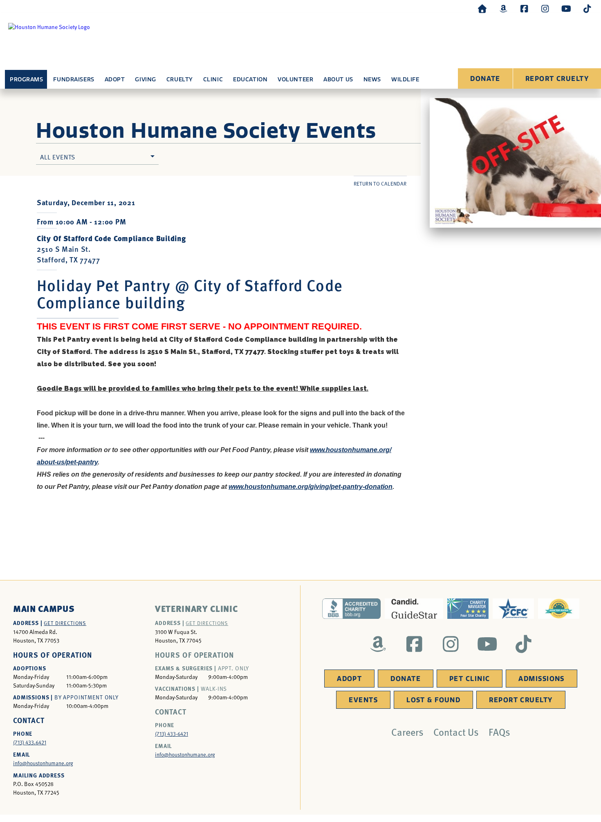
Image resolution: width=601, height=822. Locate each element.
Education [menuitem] (250, 79)
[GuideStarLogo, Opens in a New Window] (414, 608)
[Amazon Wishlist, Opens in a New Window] (503, 8)
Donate (485, 79)
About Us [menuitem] (338, 79)
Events (363, 700)
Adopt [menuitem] (115, 79)
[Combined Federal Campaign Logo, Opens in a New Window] (513, 608)
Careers (407, 732)
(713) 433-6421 (171, 733)
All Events (57, 156)
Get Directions (65, 623)
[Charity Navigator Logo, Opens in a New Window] (468, 608)
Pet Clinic (469, 679)
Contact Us (456, 732)
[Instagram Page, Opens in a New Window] (545, 8)
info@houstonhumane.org (43, 763)
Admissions (541, 679)
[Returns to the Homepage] (482, 8)
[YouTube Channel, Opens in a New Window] (566, 8)
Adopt (349, 679)
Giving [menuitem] (145, 79)
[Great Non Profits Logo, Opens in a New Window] (558, 608)
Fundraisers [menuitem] (73, 79)
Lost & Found (433, 700)
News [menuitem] (372, 79)
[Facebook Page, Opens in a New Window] (524, 8)
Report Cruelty (557, 79)
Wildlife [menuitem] (405, 79)
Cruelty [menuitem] (179, 79)
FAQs (499, 732)
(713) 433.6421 (29, 742)
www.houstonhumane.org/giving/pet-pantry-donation (310, 486)
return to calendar (380, 183)
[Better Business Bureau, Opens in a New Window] (351, 608)
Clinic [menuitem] (213, 79)
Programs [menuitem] (26, 79)
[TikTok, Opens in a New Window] (587, 8)
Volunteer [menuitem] (295, 79)
